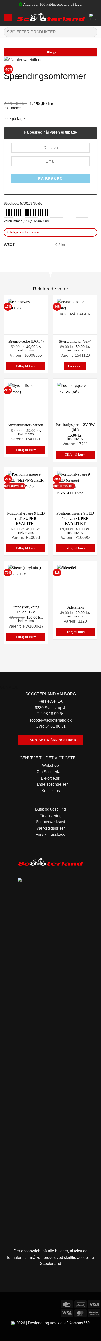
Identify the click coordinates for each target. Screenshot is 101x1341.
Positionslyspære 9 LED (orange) (75, 518)
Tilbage (50, 52)
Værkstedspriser (50, 828)
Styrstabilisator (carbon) (26, 425)
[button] (8, 17)
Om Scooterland (51, 772)
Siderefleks (75, 607)
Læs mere (75, 366)
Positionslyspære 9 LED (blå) (26, 518)
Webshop (50, 765)
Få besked (50, 179)
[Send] (91, 32)
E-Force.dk (50, 778)
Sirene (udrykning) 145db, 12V (25, 609)
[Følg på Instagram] (13, 1304)
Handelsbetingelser (51, 784)
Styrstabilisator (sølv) (75, 341)
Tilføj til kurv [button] (26, 366)
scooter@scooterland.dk (50, 720)
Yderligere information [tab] (23, 232)
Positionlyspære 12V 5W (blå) (75, 427)
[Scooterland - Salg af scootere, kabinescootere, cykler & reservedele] (51, 17)
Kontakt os (50, 791)
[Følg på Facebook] (4, 1304)
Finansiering (51, 816)
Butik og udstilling (50, 809)
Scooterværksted (50, 822)
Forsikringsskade (50, 834)
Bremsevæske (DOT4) (26, 341)
